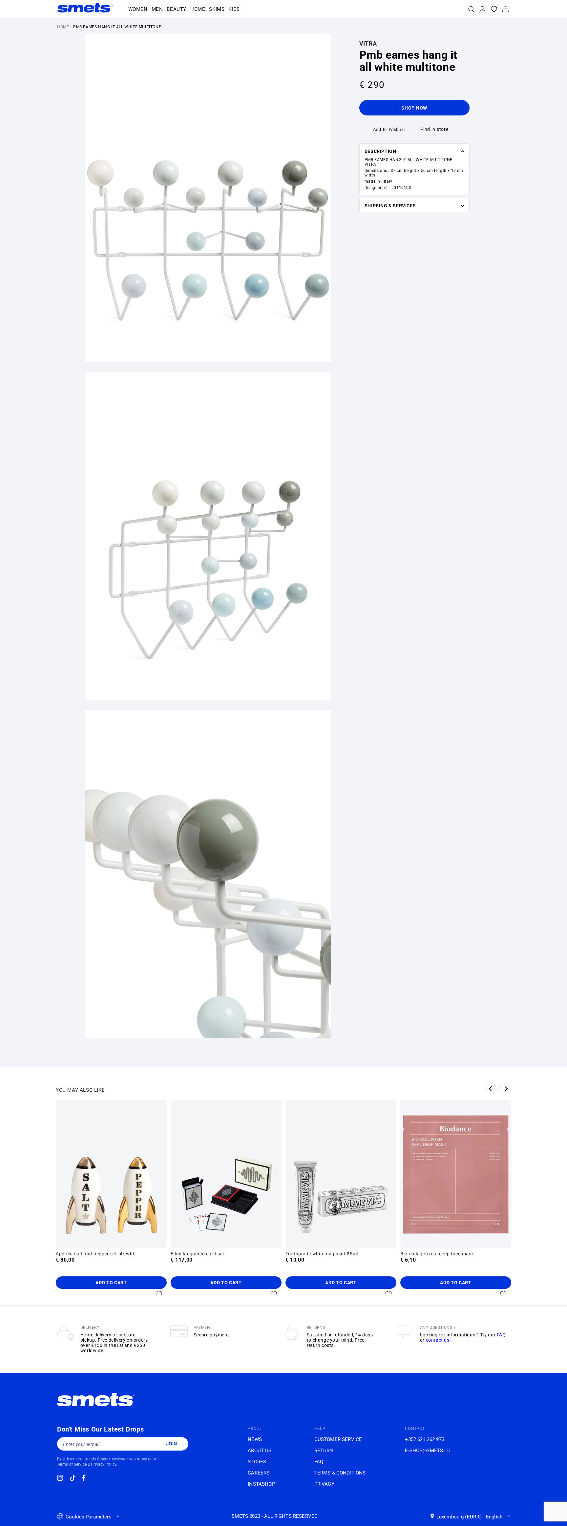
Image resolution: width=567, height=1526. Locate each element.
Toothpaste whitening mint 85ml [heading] (321, 1253)
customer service (338, 1439)
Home (63, 27)
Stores (257, 1462)
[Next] (505, 1088)
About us (259, 1451)
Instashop (261, 1484)
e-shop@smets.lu (427, 1451)
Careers (258, 1473)
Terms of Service (72, 1464)
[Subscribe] (171, 1444)
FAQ (501, 1334)
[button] (138, 9)
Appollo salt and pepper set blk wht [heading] (95, 1253)
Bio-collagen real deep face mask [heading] (437, 1253)
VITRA (368, 43)
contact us (438, 1340)
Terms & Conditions (340, 1473)
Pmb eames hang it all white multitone (117, 27)
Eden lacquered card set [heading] (197, 1253)
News (255, 1439)
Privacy (324, 1484)
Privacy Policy (103, 1464)
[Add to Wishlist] (159, 1294)
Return (323, 1451)
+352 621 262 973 (424, 1439)
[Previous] (490, 1088)
